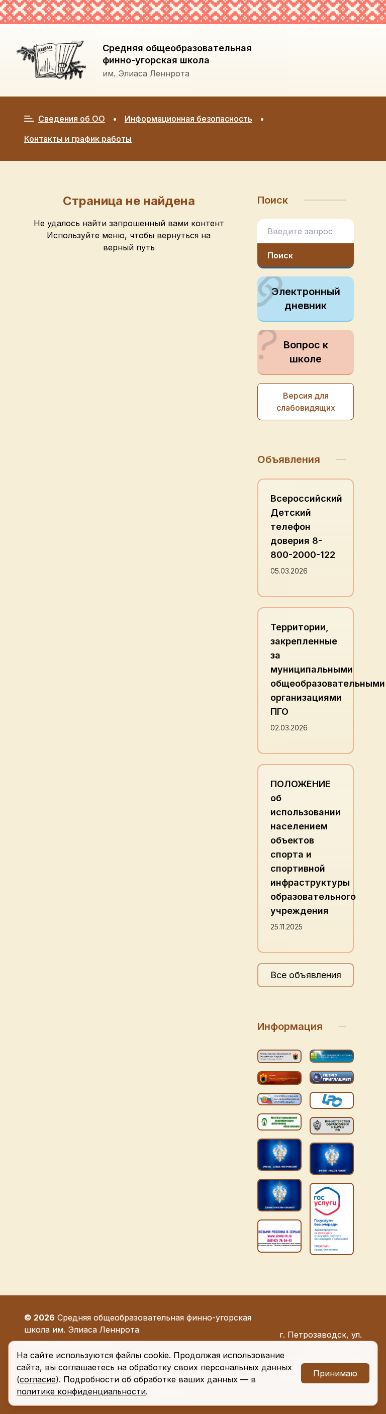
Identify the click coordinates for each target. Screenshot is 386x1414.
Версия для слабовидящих (305, 402)
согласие (38, 1379)
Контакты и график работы (78, 139)
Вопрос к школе (305, 352)
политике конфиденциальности (81, 1391)
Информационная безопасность (188, 119)
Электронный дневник (305, 299)
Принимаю (335, 1373)
